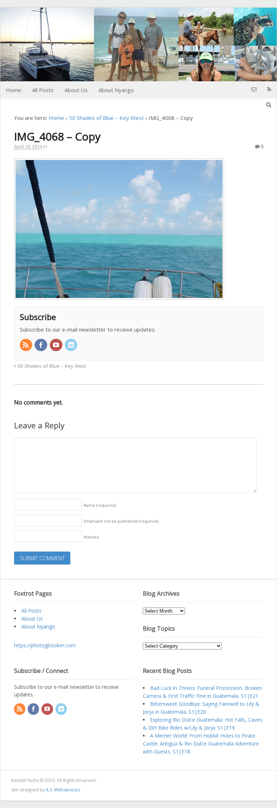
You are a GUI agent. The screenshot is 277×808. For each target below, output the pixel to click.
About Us (76, 90)
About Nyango (116, 90)
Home (13, 90)
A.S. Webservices (63, 790)
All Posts (43, 90)
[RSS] (27, 345)
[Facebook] (41, 345)
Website (91, 537)
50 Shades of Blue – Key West (106, 117)
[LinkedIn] (72, 345)
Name (100, 505)
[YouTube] (56, 345)
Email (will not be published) (121, 521)
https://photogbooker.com (45, 645)
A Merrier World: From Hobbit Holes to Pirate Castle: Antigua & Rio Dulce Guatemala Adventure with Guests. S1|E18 (201, 743)
